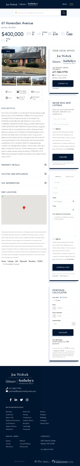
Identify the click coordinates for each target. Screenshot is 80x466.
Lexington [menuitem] (43, 420)
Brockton (32, 261)
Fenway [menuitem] (25, 415)
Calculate (63, 332)
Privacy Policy (70, 149)
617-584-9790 (60, 72)
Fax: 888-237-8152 (47, 449)
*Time (54, 206)
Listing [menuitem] (8, 444)
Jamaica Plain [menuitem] (44, 423)
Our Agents (55, 88)
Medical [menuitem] (22, 441)
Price (54, 305)
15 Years (57, 300)
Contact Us (63, 83)
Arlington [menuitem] (43, 415)
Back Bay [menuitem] (9, 412)
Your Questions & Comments (61, 214)
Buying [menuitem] (8, 441)
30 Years (64, 297)
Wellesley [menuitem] (43, 417)
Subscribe (63, 157)
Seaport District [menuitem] (11, 426)
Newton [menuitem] (42, 412)
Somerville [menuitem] (26, 429)
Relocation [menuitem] (9, 447)
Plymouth (23, 261)
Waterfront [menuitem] (9, 429)
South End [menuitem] (9, 415)
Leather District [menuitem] (28, 420)
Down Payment (57, 312)
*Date (54, 198)
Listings (10, 261)
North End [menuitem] (26, 412)
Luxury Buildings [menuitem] (25, 444)
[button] (64, 13)
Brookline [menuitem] (26, 423)
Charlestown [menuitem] (27, 417)
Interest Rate (56, 320)
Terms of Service (63, 276)
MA (16, 261)
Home (3, 261)
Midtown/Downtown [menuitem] (13, 420)
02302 (40, 261)
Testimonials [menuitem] (24, 447)
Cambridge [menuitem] (26, 426)
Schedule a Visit (70, 176)
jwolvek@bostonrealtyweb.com (22, 391)
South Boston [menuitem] (10, 423)
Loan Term (55, 297)
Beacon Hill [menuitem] (9, 417)
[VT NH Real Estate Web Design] (62, 461)
